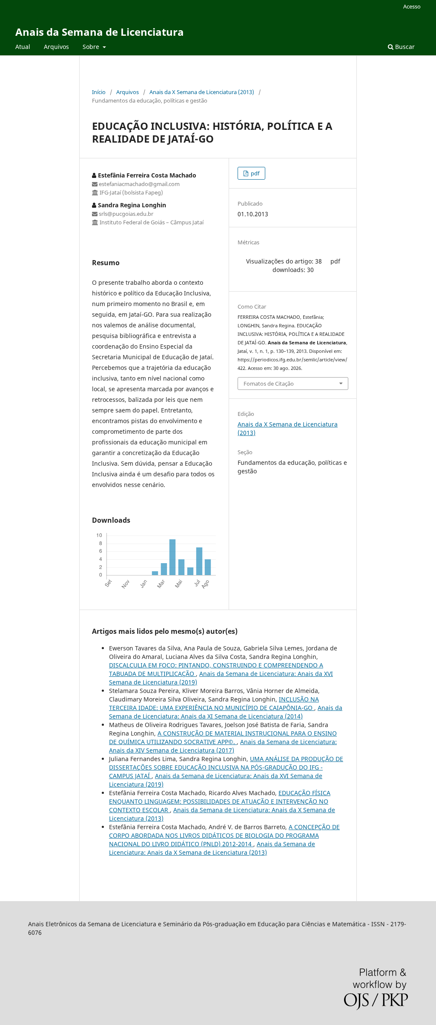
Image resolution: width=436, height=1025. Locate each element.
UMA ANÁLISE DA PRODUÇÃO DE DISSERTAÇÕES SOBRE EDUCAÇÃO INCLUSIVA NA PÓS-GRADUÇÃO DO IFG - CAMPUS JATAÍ (226, 767)
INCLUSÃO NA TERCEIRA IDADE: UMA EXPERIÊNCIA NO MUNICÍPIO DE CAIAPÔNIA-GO (214, 703)
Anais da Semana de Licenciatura (99, 32)
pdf (254, 173)
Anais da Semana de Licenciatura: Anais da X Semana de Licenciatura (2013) (212, 848)
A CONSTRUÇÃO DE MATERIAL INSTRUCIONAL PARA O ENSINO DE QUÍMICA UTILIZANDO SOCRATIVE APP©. (223, 737)
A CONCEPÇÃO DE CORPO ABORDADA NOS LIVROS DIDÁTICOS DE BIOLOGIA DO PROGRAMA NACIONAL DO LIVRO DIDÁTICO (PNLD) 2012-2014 (224, 835)
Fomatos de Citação (269, 383)
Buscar (404, 47)
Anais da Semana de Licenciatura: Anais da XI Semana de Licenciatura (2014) (225, 712)
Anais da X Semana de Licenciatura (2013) (201, 92)
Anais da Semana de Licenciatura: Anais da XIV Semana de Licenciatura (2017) (223, 746)
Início (99, 92)
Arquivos (56, 47)
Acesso (412, 6)
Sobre (92, 47)
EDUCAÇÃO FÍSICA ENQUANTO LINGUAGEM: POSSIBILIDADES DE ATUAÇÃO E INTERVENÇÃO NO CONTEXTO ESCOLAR (219, 801)
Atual (22, 47)
